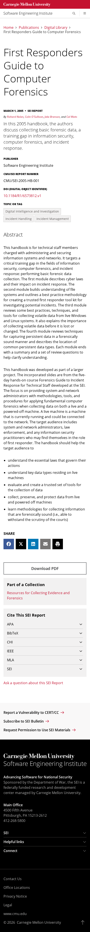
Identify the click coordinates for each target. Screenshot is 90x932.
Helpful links (13, 841)
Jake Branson (52, 117)
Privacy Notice (15, 896)
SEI (6, 832)
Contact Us (12, 878)
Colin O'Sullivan (34, 117)
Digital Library (55, 27)
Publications (29, 27)
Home (8, 27)
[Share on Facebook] (8, 544)
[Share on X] (21, 544)
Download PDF (45, 568)
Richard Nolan (15, 117)
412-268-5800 (14, 820)
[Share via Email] (45, 544)
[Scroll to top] (84, 922)
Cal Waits (71, 117)
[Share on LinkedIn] (33, 544)
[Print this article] (57, 544)
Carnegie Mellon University (39, 922)
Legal (7, 905)
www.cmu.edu (15, 913)
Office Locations (16, 887)
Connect (10, 850)
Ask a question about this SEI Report (33, 682)
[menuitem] (29, 13)
